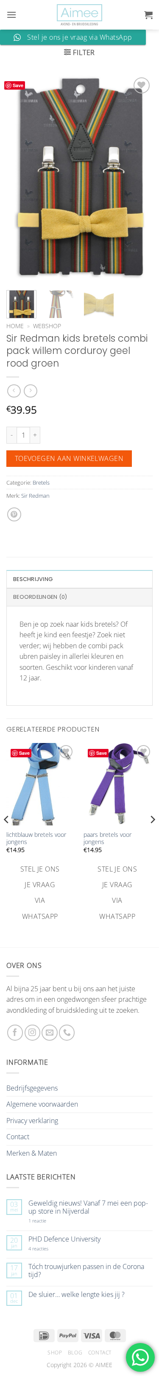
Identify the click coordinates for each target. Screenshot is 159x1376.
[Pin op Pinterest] (14, 514)
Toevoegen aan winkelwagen (69, 458)
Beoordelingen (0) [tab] (40, 596)
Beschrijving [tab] (33, 579)
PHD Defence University (64, 1239)
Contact (17, 1136)
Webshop (47, 326)
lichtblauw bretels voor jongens (36, 838)
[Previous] (20, 178)
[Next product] (13, 390)
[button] (11, 14)
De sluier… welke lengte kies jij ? (76, 1295)
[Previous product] (30, 390)
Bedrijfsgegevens (32, 1088)
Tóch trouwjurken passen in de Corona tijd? (86, 1271)
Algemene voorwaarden (42, 1104)
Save (18, 85)
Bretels (41, 482)
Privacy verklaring (32, 1120)
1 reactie (46, 1220)
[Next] (139, 178)
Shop (54, 1352)
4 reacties (48, 1248)
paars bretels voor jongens (107, 838)
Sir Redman (35, 495)
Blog (75, 1352)
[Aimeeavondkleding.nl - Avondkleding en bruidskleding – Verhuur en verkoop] (79, 15)
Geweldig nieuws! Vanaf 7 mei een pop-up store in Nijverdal (88, 1207)
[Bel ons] (67, 1032)
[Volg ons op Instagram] (32, 1032)
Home (15, 326)
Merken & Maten (31, 1153)
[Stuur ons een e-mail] (49, 1032)
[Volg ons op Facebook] (15, 1032)
